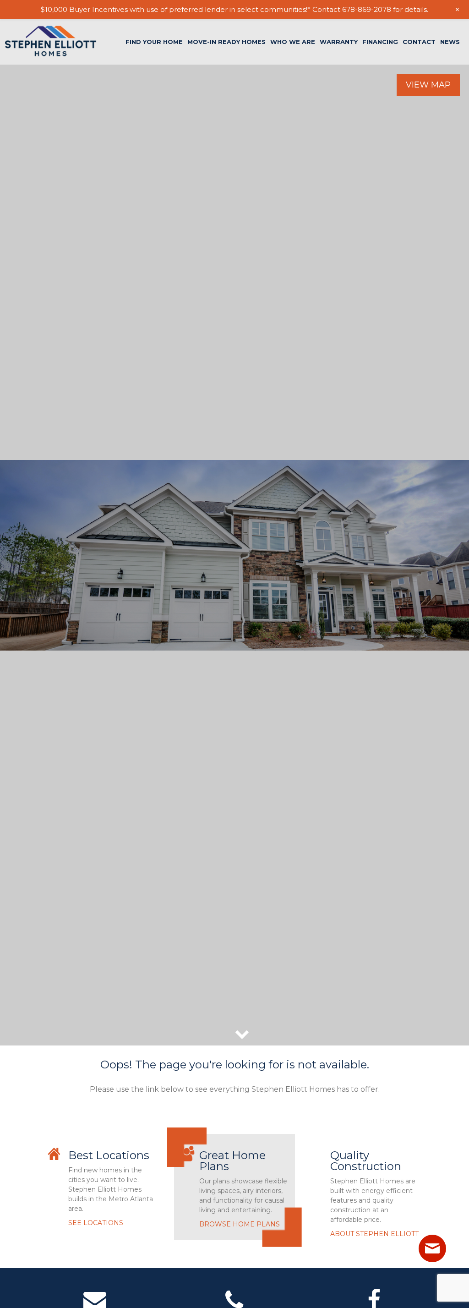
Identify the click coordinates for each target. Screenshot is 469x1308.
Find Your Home (154, 42)
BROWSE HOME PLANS (239, 1224)
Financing (380, 42)
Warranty (339, 42)
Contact (419, 42)
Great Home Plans (232, 1161)
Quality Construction (365, 1161)
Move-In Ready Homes (226, 42)
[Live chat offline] (432, 1248)
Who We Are (292, 42)
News (450, 42)
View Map (428, 85)
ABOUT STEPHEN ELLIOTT (374, 1234)
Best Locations (108, 1155)
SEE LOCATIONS (95, 1223)
